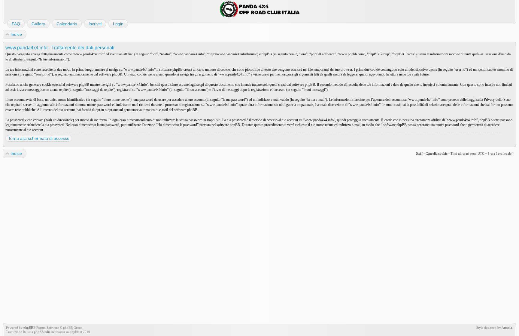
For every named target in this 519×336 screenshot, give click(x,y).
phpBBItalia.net (45, 332)
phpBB (28, 327)
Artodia (507, 327)
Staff (419, 153)
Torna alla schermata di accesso (38, 138)
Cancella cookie (437, 153)
